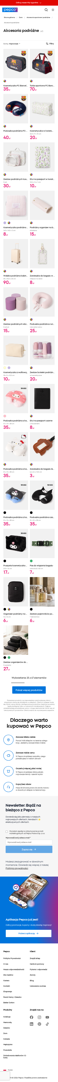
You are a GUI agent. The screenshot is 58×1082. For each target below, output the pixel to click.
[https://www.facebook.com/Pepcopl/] (32, 1017)
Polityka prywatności (17, 868)
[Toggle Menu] (53, 10)
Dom (21, 17)
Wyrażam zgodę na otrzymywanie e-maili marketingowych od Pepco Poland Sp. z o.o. (27, 832)
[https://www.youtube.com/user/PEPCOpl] (48, 1017)
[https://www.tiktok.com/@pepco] (48, 1024)
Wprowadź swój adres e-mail (18, 838)
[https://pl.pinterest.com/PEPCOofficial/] (40, 1024)
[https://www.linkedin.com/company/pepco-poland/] (32, 1024)
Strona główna (9, 17)
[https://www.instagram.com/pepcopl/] (40, 1017)
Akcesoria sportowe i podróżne (38, 17)
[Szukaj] (46, 10)
